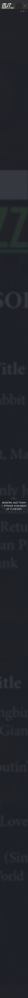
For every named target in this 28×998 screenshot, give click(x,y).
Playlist (14, 498)
